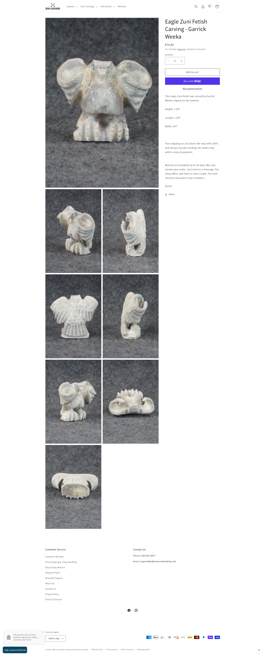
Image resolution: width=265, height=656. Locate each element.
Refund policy (97, 649)
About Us (50, 583)
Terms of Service (53, 599)
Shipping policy (143, 649)
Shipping (181, 49)
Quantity (169, 54)
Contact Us (50, 588)
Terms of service (127, 649)
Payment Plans (52, 572)
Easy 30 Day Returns (55, 567)
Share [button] (171, 194)
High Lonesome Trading (61, 649)
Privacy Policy (52, 594)
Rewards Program (54, 578)
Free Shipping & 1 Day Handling (61, 562)
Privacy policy (112, 649)
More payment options (192, 88)
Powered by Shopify (80, 649)
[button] (72, 6)
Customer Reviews (54, 556)
